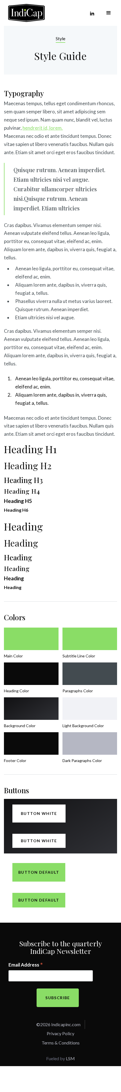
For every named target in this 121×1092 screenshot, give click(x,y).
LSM (70, 1058)
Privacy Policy (60, 1033)
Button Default (38, 872)
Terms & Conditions (61, 1042)
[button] (108, 13)
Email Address (25, 965)
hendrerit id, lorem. (43, 128)
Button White (39, 813)
